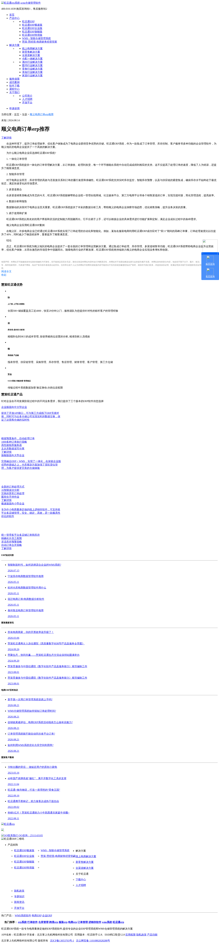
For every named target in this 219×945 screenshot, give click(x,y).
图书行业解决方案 (32, 65)
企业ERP (47, 915)
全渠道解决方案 (31, 55)
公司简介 (27, 95)
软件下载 (14, 85)
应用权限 (130, 934)
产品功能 (152, 934)
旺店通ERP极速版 (32, 24)
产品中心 (14, 18)
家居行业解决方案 (32, 75)
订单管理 (83, 922)
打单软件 (32, 922)
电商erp (72, 922)
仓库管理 (43, 922)
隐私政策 (19, 890)
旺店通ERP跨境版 (32, 35)
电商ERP (37, 915)
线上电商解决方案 (32, 48)
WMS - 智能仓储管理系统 (36, 38)
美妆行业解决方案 (32, 72)
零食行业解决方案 (32, 68)
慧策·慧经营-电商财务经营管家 (39, 41)
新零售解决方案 (31, 51)
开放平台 (27, 102)
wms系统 (107, 922)
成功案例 (14, 82)
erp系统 (22, 922)
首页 (11, 14)
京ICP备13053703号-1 (62, 940)
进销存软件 (94, 922)
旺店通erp (118, 922)
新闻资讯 (19, 902)
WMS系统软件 (23, 915)
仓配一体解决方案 (32, 58)
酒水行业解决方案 (32, 62)
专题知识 (19, 896)
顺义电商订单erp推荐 (42, 114)
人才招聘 (27, 99)
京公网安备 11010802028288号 (93, 940)
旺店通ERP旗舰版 (32, 31)
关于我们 (14, 92)
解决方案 (14, 45)
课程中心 (14, 89)
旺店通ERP (28, 21)
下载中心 (81, 879)
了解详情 (6, 137)
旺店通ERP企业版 (32, 28)
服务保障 (14, 78)
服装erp (63, 922)
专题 (24, 114)
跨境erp (53, 922)
